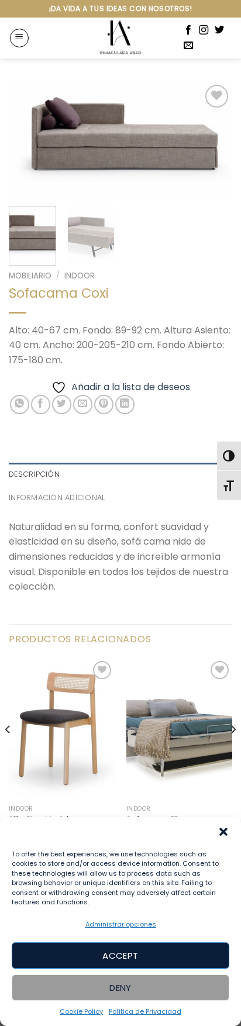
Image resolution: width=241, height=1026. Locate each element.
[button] (223, 832)
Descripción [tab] (34, 474)
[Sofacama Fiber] (179, 729)
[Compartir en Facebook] (40, 404)
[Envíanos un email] (188, 45)
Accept (120, 955)
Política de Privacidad (145, 1011)
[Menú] (19, 38)
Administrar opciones (120, 924)
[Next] (212, 139)
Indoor (79, 275)
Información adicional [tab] (57, 497)
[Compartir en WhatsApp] (19, 404)
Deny (120, 988)
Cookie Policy (81, 1011)
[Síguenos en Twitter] (219, 30)
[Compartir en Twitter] (61, 404)
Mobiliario (30, 275)
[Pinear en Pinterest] (103, 404)
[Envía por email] (82, 404)
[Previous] (28, 139)
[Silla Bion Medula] (62, 729)
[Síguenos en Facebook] (188, 30)
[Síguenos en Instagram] (203, 30)
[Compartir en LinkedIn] (125, 404)
